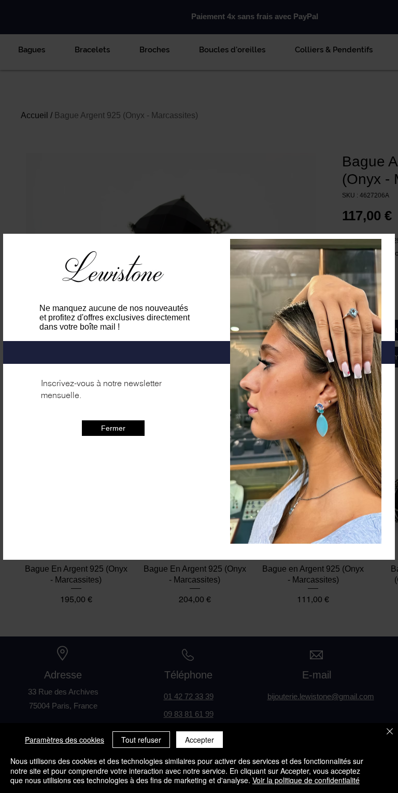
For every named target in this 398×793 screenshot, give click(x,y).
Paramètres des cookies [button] (64, 739)
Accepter (199, 739)
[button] (113, 469)
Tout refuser (141, 739)
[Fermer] (389, 732)
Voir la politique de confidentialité (306, 780)
